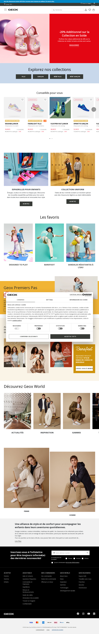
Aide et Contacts (28, 576)
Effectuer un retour (47, 582)
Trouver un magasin (29, 601)
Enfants (86, 558)
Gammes (63, 585)
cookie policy (17, 320)
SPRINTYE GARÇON (81, 124)
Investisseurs (83, 588)
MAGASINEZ (74, 45)
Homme (78, 558)
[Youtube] (88, 614)
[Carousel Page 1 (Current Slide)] (49, 138)
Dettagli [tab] (49, 300)
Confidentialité (27, 604)
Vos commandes (46, 576)
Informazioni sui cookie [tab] (78, 300)
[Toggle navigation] (5, 10)
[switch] (38, 328)
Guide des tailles (28, 595)
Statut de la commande (48, 579)
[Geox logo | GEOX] (9, 614)
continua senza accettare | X (80, 294)
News (62, 579)
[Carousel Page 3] (52, 138)
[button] (93, 109)
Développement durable (67, 591)
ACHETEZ (26, 204)
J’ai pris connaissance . (67, 562)
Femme (70, 558)
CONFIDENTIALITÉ (40, 630)
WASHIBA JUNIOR (11, 124)
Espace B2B (82, 576)
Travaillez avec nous (85, 579)
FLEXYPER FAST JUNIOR (59, 124)
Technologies (64, 588)
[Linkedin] (94, 614)
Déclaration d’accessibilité (31, 598)
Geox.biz (81, 585)
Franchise (82, 582)
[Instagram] (83, 614)
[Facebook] (78, 614)
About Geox (63, 576)
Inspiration (63, 582)
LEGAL (48, 630)
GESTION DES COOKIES (57, 630)
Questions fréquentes (29, 579)
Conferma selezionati (29, 336)
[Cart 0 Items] (93, 10)
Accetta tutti (70, 336)
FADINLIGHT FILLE (34, 124)
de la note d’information (72, 562)
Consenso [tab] (20, 300)
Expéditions (26, 587)
